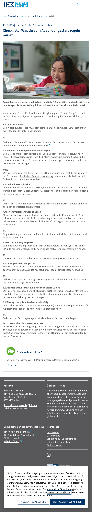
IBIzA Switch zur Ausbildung (18, 435)
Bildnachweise (54, 445)
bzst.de (43, 145)
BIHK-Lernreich (11, 438)
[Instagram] (48, 455)
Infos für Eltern (11, 441)
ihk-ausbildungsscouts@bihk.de (20, 405)
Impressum (53, 432)
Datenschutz (53, 435)
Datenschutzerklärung (59, 492)
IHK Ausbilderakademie (16, 431)
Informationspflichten (58, 442)
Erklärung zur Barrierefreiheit (62, 438)
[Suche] (78, 4)
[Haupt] (85, 4)
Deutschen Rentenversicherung (36, 176)
